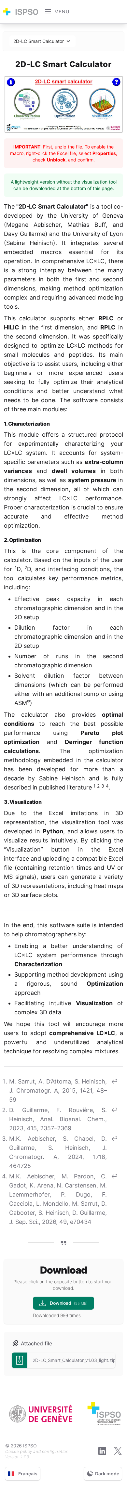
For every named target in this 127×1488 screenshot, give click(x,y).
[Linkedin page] (102, 1451)
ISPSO (30, 1445)
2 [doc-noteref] (98, 786)
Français (27, 1473)
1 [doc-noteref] (94, 786)
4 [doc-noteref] (107, 786)
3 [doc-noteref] (102, 786)
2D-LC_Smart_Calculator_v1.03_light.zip (74, 1360)
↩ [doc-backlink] (114, 1081)
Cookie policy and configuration (37, 1451)
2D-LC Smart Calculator (38, 41)
